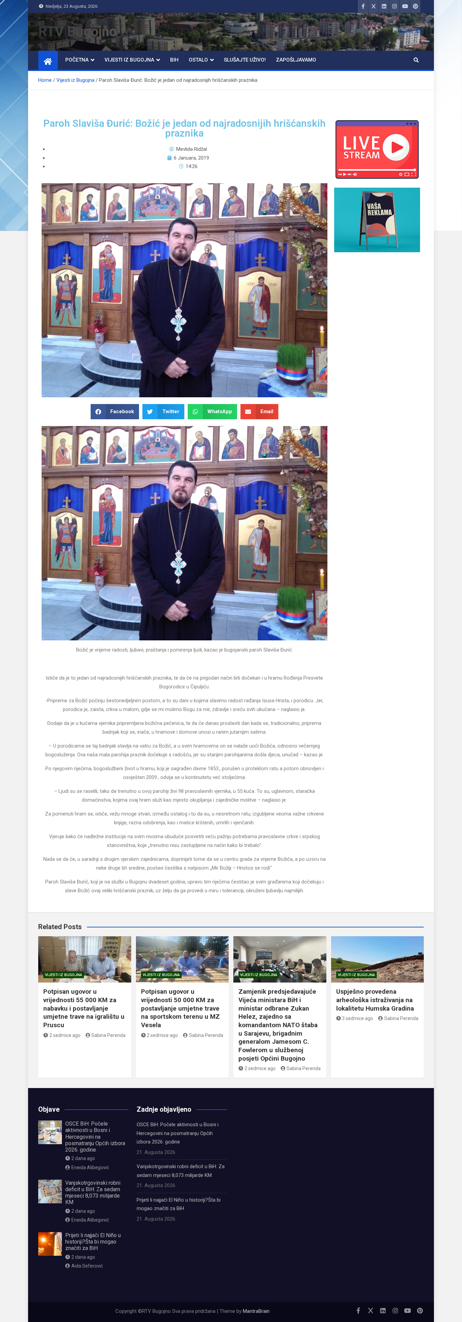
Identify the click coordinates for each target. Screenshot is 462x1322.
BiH (174, 60)
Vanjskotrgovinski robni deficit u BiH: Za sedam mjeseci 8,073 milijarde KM (92, 1193)
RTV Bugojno (77, 32)
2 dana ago (83, 1158)
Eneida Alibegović (90, 1167)
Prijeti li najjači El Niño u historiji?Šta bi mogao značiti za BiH (93, 1241)
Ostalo (198, 60)
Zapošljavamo (296, 60)
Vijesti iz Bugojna (129, 60)
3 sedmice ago (357, 1018)
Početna (77, 60)
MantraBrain (256, 1311)
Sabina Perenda (108, 1035)
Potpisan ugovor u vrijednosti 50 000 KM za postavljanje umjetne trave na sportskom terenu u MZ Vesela (180, 1008)
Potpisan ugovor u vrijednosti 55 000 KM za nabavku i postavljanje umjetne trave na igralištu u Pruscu (83, 1008)
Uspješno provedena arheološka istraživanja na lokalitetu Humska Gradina (375, 1000)
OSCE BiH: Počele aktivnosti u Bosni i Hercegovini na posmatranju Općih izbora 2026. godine (95, 1136)
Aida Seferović (87, 1266)
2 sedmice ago (64, 1035)
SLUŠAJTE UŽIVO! (245, 60)
